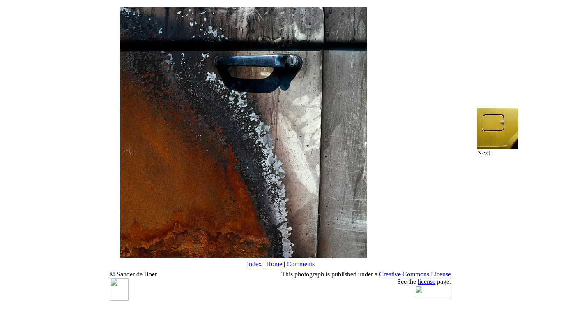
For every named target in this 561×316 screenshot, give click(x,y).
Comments (301, 263)
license (426, 281)
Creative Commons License (415, 274)
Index (254, 263)
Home (274, 263)
